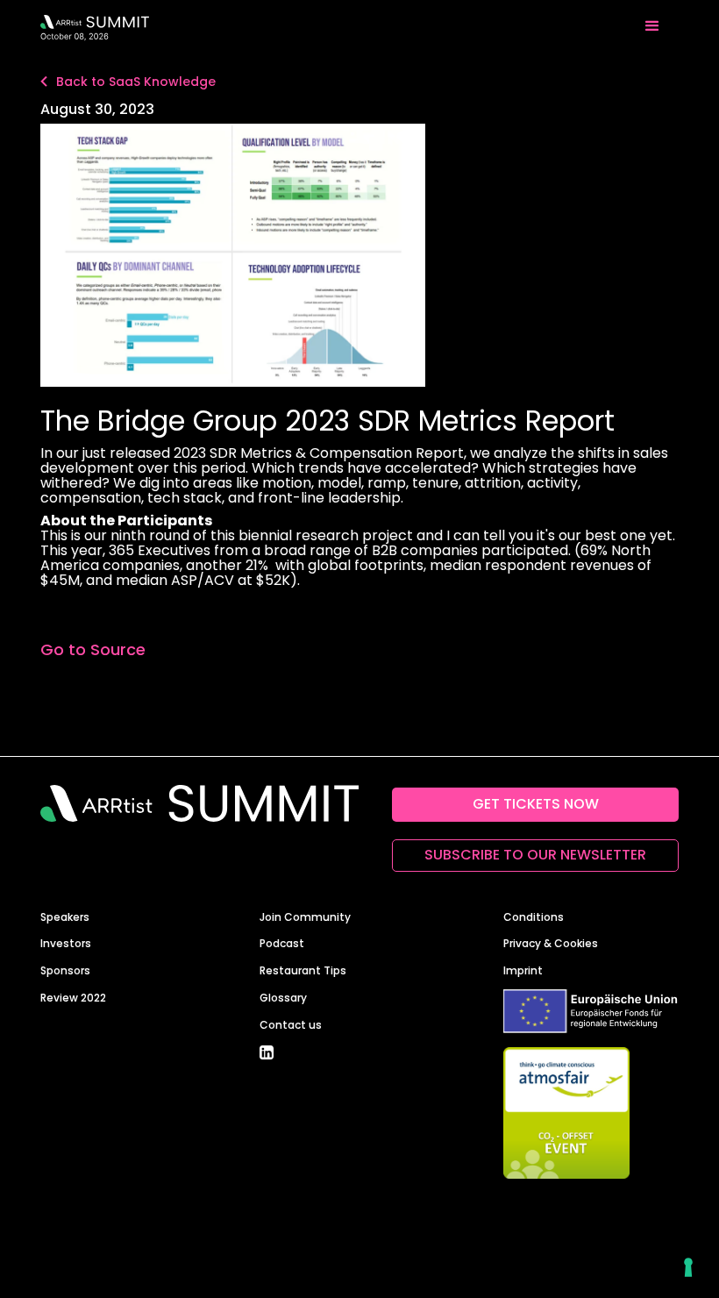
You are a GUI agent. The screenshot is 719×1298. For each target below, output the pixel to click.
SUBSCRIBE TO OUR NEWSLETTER (535, 855)
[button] (652, 26)
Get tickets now (536, 804)
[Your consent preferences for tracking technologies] (688, 1267)
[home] (94, 26)
